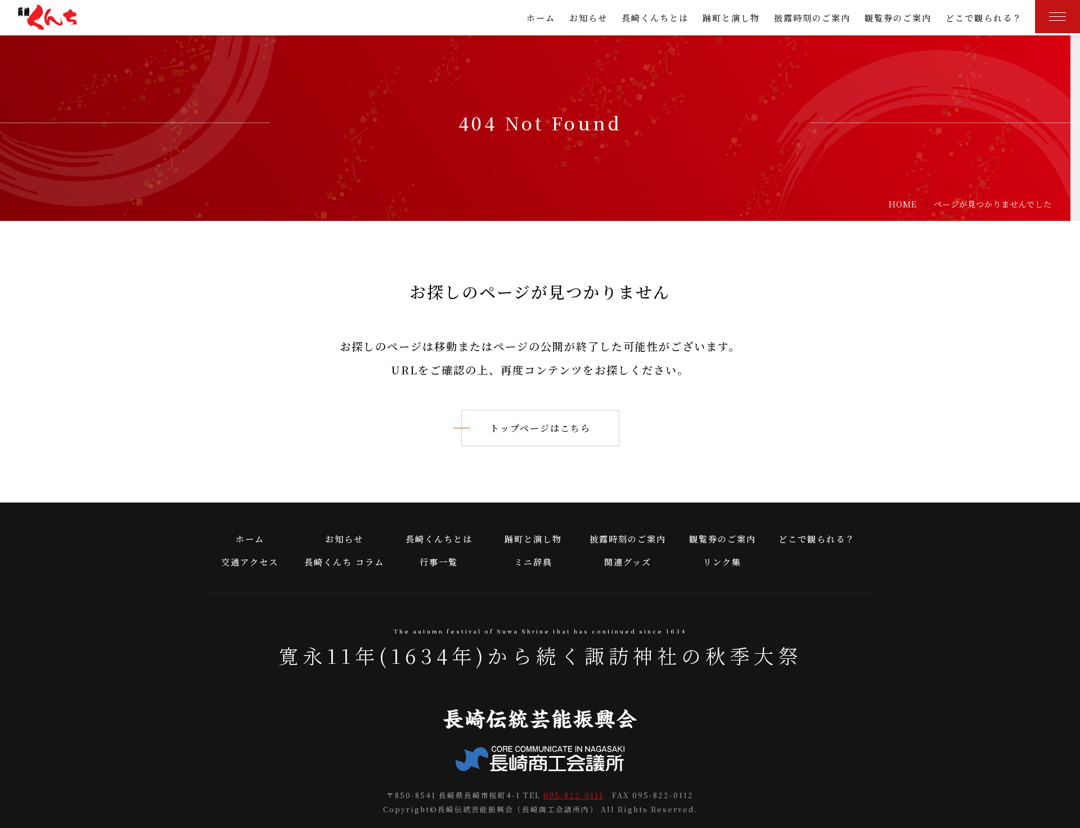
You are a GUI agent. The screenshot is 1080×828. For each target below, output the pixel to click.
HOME (903, 204)
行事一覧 (439, 562)
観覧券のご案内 (898, 18)
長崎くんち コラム (344, 562)
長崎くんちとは (655, 18)
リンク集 (722, 562)
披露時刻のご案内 (812, 18)
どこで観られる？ (984, 18)
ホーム (540, 18)
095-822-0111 (573, 795)
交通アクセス (249, 562)
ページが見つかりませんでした (993, 204)
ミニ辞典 (533, 562)
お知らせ (588, 18)
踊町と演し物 (731, 18)
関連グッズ (627, 562)
